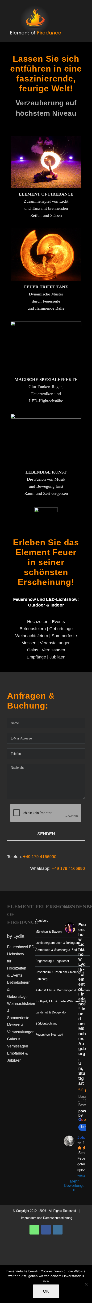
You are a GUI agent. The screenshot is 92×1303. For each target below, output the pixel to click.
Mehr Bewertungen (74, 1185)
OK (46, 1291)
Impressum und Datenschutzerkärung (46, 1218)
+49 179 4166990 (39, 856)
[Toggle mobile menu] (83, 20)
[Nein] (86, 1284)
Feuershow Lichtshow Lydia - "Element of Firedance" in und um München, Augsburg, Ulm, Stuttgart (82, 1004)
